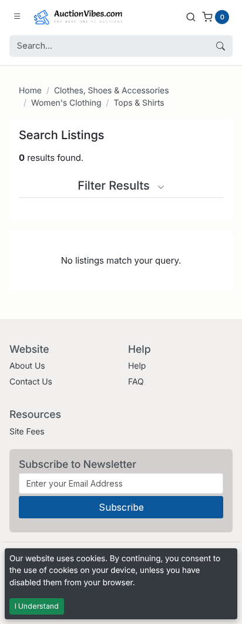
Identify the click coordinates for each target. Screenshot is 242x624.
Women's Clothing (66, 103)
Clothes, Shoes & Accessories (111, 91)
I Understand (37, 606)
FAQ (136, 382)
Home (30, 91)
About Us (27, 366)
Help (137, 366)
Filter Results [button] (115, 185)
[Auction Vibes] (78, 16)
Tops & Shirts (138, 103)
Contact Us (30, 382)
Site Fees (27, 432)
